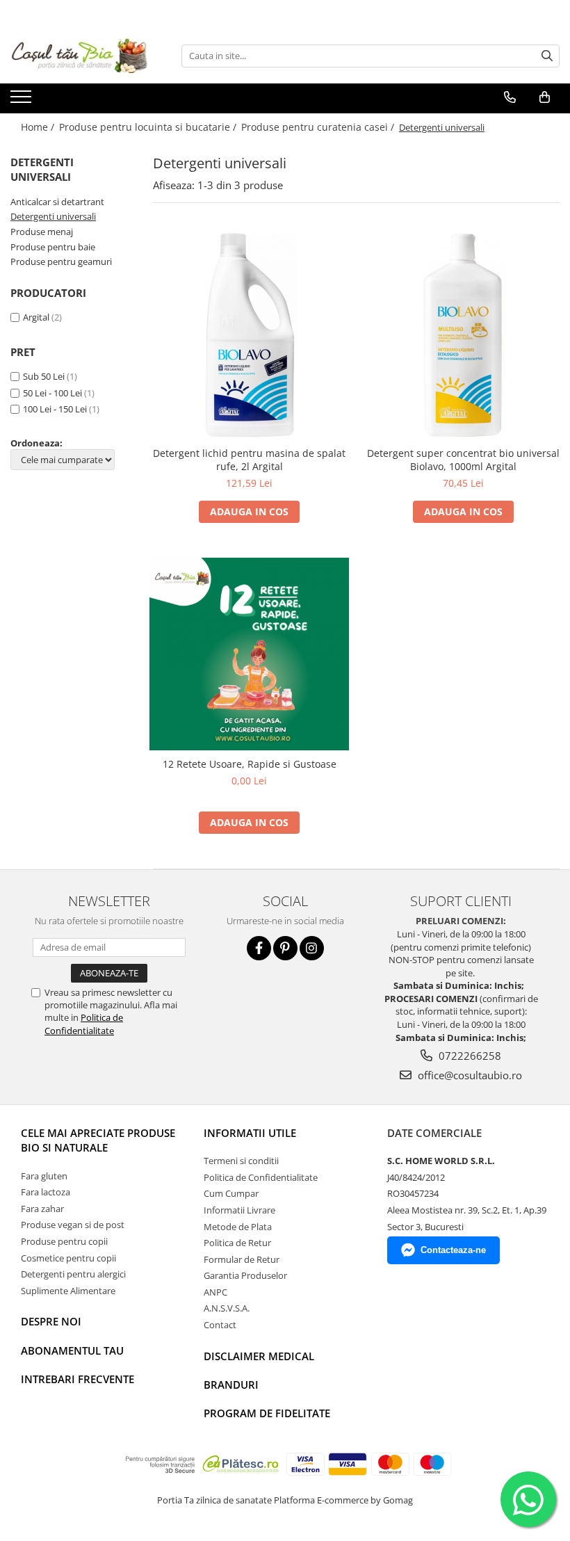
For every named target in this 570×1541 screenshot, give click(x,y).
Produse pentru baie (52, 247)
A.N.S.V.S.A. (227, 1308)
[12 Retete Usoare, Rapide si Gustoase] (249, 654)
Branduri (231, 1384)
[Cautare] (547, 56)
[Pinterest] (285, 948)
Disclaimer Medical (259, 1356)
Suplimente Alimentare (68, 1290)
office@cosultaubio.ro (468, 1075)
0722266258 (468, 1056)
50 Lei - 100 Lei (52, 393)
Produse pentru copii (64, 1241)
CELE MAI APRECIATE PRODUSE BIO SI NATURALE (98, 1140)
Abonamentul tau (72, 1350)
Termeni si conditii (241, 1160)
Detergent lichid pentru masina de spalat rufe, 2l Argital (249, 459)
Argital (36, 317)
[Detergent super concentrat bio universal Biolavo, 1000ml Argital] (464, 335)
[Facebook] (259, 948)
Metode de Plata (238, 1226)
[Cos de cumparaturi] (545, 97)
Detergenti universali (53, 216)
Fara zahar (42, 1208)
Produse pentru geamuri (61, 261)
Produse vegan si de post (72, 1224)
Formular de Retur (241, 1259)
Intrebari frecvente (77, 1379)
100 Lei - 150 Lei (55, 409)
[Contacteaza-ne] (510, 97)
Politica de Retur (237, 1242)
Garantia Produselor (245, 1275)
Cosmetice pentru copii (68, 1258)
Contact (220, 1324)
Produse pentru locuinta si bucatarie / (149, 127)
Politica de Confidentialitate (83, 1023)
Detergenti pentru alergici (73, 1274)
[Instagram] (312, 948)
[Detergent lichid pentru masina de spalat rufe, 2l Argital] (249, 335)
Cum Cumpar (231, 1193)
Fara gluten (44, 1176)
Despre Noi (51, 1321)
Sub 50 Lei (44, 376)
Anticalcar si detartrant (57, 201)
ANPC (215, 1292)
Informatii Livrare (239, 1210)
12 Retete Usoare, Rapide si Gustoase (249, 763)
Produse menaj (41, 231)
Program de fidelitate (267, 1413)
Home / (39, 127)
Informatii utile (250, 1133)
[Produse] (22, 100)
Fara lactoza (45, 1192)
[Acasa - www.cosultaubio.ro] (79, 55)
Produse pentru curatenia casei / (319, 127)
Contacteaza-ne (453, 1250)
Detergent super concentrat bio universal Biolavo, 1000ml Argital (463, 459)
